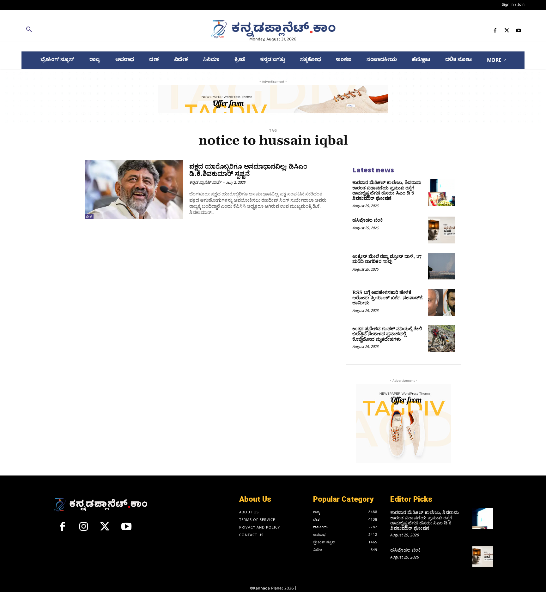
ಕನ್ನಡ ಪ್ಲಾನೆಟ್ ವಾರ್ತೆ (205, 182)
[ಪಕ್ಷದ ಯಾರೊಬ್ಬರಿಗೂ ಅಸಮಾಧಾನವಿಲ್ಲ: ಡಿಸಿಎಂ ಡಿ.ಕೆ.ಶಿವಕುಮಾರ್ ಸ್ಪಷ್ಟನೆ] (134, 189)
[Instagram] (84, 529)
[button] (103, 30)
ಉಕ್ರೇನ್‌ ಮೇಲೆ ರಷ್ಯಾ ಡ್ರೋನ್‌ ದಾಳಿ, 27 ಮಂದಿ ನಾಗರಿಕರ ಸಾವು (387, 259)
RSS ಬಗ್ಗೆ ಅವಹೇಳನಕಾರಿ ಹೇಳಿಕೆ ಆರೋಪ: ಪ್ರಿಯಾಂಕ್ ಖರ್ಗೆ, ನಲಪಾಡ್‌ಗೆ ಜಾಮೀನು (387, 298)
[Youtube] (518, 31)
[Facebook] (495, 31)
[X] (507, 31)
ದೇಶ (89, 216)
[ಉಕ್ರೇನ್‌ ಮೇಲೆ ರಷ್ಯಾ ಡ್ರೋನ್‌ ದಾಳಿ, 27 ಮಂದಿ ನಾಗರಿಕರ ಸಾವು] (441, 266)
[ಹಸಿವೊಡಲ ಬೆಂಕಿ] (441, 230)
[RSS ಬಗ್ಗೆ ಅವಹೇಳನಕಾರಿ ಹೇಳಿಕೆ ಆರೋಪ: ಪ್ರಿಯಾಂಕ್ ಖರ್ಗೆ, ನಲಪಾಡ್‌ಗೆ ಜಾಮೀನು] (441, 302)
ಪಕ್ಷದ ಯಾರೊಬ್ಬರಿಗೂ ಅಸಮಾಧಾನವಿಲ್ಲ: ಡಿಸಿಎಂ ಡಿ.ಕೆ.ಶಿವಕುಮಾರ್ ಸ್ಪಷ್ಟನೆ (248, 170)
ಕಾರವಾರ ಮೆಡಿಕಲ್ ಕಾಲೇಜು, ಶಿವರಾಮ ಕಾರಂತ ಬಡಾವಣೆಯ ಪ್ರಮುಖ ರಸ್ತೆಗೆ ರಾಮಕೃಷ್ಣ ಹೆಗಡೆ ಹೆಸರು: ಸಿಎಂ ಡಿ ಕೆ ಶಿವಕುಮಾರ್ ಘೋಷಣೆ (386, 190)
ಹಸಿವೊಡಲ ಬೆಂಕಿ (367, 220)
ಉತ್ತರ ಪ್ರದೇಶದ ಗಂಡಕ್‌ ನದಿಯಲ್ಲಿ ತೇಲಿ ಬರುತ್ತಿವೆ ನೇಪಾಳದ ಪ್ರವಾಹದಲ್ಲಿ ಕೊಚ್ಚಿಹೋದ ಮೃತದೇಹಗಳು (387, 334)
